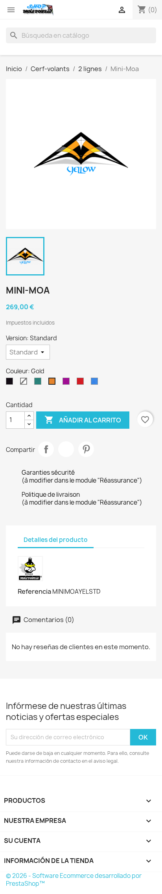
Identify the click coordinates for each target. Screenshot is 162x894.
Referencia (34, 591)
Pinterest (86, 449)
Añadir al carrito (82, 419)
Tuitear (66, 449)
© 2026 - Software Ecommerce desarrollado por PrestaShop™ (74, 880)
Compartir (46, 449)
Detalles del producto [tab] (56, 540)
